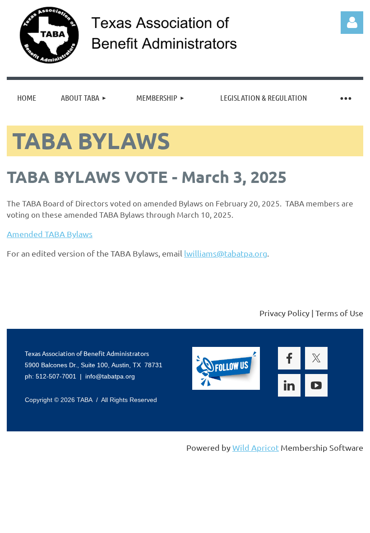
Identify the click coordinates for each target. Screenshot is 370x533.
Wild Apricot (255, 447)
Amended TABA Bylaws (49, 233)
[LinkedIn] (53, 313)
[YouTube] (74, 313)
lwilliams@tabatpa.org (225, 253)
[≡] (345, 98)
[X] (33, 313)
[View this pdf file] (96, 233)
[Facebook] (13, 313)
